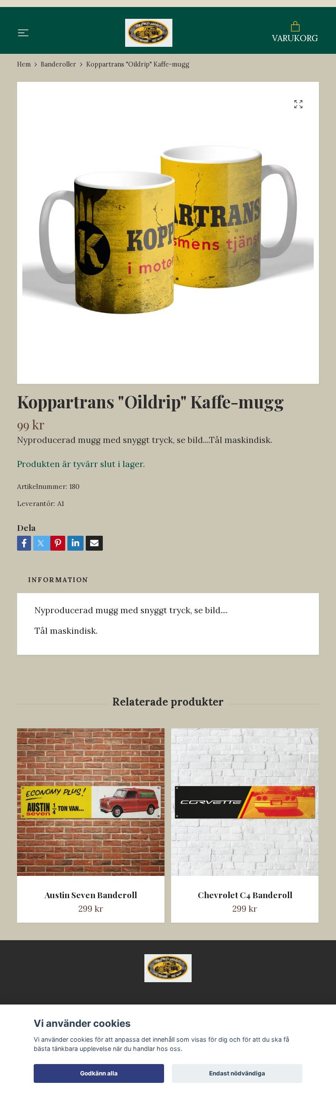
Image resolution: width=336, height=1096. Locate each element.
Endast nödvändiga (237, 1073)
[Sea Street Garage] (148, 32)
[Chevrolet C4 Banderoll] (244, 805)
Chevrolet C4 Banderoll (245, 894)
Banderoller (58, 64)
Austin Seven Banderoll (91, 894)
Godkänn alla (99, 1073)
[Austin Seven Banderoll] (90, 805)
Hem (24, 64)
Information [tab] (58, 580)
